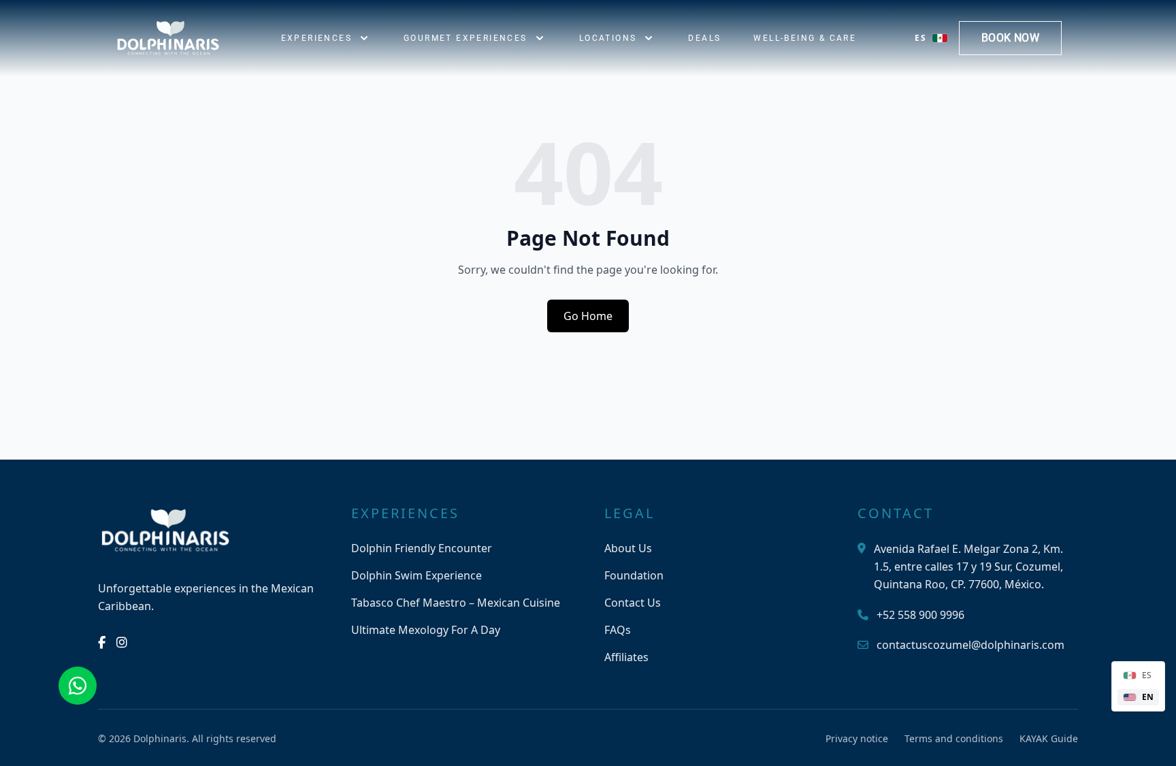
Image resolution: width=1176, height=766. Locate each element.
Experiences (316, 38)
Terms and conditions (953, 738)
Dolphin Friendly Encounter (421, 548)
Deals (704, 38)
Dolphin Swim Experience (416, 575)
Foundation (634, 575)
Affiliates (626, 657)
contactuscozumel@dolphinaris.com (970, 644)
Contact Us (632, 602)
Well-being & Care (804, 38)
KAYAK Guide (1048, 738)
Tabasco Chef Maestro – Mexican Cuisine (455, 602)
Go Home (588, 315)
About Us (628, 548)
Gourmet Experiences (465, 38)
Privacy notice (857, 738)
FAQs (617, 629)
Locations (608, 38)
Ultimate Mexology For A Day (425, 629)
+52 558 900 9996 (920, 614)
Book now (1010, 37)
